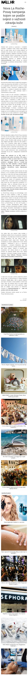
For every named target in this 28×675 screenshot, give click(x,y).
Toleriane (7, 211)
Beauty (14, 26)
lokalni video (10, 280)
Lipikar (2, 211)
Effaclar (25, 209)
